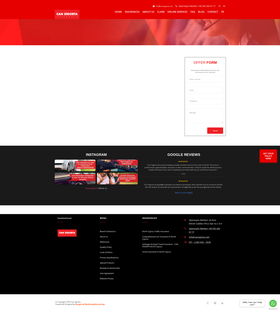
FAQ (192, 11)
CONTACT (213, 11)
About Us (104, 236)
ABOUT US (148, 11)
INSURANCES (132, 11)
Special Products (107, 263)
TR (219, 6)
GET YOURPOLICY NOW (268, 156)
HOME (118, 11)
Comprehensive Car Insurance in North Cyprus (159, 237)
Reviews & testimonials (110, 268)
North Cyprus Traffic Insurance (155, 231)
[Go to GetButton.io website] (273, 309)
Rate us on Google (184, 192)
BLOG (201, 11)
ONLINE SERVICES (177, 11)
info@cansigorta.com (164, 6)
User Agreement (107, 273)
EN (224, 6)
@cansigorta (92, 188)
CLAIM (160, 11)
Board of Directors (108, 231)
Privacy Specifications (109, 257)
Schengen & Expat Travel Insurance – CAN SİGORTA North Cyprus (160, 245)
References (104, 242)
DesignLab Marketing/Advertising (90, 304)
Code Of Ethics (106, 252)
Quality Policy (106, 247)
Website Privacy (107, 278)
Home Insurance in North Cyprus (156, 251)
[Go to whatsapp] (273, 303)
